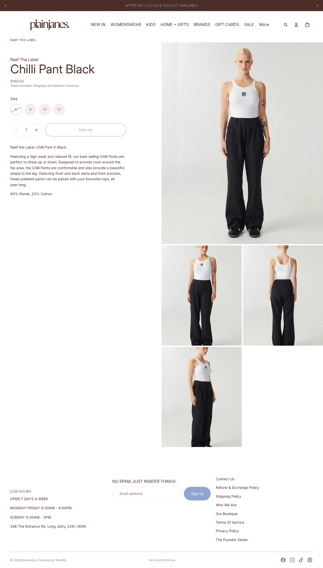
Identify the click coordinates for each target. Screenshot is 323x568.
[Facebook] (283, 560)
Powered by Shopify (52, 560)
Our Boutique (226, 514)
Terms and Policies (161, 560)
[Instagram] (292, 560)
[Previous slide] (5, 5)
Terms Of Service (230, 522)
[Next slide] (317, 5)
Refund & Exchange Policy (237, 488)
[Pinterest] (310, 560)
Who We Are (226, 505)
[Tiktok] (301, 560)
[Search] (285, 24)
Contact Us (225, 479)
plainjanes (29, 560)
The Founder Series (232, 539)
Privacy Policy (227, 531)
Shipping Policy (228, 496)
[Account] (296, 24)
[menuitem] (264, 24)
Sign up (197, 493)
